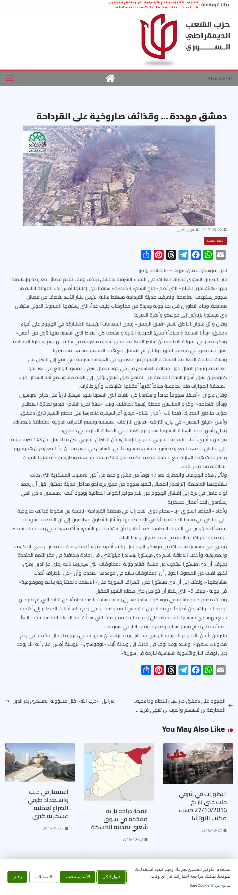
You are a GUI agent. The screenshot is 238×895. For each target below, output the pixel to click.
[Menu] (9, 78)
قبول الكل (112, 877)
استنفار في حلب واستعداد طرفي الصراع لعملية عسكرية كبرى (48, 803)
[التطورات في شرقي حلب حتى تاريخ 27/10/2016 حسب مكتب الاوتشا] (198, 747)
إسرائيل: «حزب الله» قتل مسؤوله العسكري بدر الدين (64, 701)
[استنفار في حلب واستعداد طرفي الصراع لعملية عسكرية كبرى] (40, 747)
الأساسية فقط (77, 877)
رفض (17, 877)
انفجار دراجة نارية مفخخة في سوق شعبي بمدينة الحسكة (119, 819)
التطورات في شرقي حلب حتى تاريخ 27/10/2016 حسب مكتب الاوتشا (203, 806)
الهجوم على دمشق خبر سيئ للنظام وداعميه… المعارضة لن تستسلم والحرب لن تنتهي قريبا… (179, 705)
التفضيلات (43, 877)
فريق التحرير (186, 229)
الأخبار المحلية (215, 241)
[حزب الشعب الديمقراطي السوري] (110, 78)
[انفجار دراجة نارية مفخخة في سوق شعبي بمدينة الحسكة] (119, 747)
